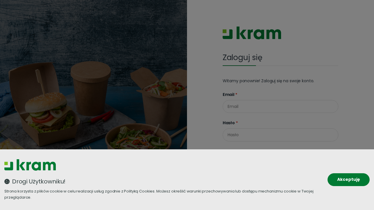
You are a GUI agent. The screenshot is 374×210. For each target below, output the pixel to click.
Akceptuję (348, 179)
